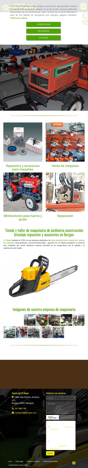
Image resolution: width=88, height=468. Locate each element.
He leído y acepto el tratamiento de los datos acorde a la (59, 444)
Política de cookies (18, 18)
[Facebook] (74, 463)
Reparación (65, 216)
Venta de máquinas (65, 166)
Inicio (10, 461)
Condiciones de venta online (18, 465)
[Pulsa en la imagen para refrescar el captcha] (52, 417)
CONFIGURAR (43, 24)
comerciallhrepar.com (26, 413)
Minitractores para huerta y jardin (23, 217)
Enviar (50, 453)
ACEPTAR (43, 38)
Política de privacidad (50, 461)
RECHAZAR (43, 31)
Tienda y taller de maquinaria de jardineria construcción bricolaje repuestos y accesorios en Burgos (44, 232)
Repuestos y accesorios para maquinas (23, 167)
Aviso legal (19, 461)
